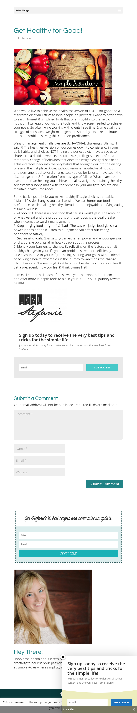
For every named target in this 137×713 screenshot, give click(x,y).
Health (17, 38)
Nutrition (27, 38)
